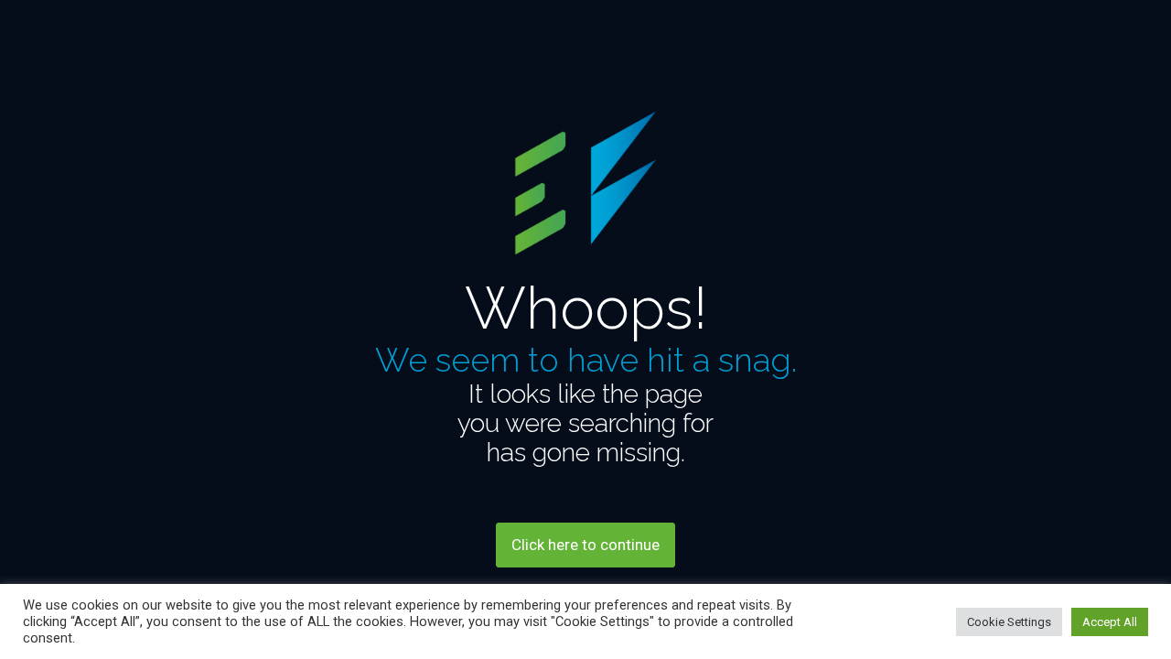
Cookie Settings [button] (1009, 622)
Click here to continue (585, 544)
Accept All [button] (1109, 622)
